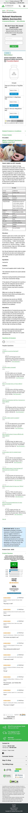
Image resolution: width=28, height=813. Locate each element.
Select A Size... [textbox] (13, 90)
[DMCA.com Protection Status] (14, 781)
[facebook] (3, 752)
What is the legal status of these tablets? (12, 383)
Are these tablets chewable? (9, 367)
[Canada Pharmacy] (8, 6)
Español (14, 805)
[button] (14, 122)
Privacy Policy (14, 809)
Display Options (11, 716)
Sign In (7, 1)
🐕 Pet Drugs (10, 10)
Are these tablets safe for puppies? (10, 418)
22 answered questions (8, 21)
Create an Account (14, 1)
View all (4, 519)
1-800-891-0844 (10, 746)
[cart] (21, 1)
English (14, 806)
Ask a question (21, 21)
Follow (3, 352)
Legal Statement (14, 808)
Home (3, 10)
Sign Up (14, 46)
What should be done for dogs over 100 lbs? (12, 486)
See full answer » (16, 361)
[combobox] (14, 90)
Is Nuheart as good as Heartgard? (10, 351)
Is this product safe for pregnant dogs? (11, 452)
